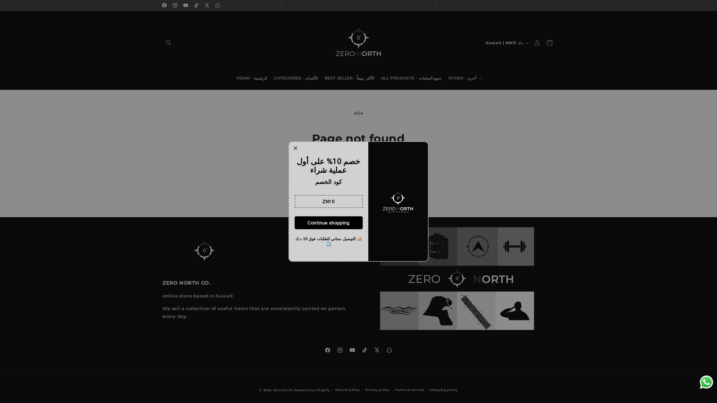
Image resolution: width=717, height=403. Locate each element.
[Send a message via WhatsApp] (706, 382)
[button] (329, 201)
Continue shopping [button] (329, 223)
